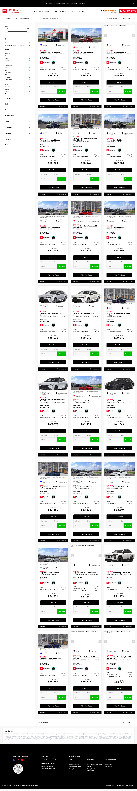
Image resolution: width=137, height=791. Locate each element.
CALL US (42, 106)
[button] (67, 35)
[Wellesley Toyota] (15, 11)
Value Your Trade (53, 100)
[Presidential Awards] (20, 769)
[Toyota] (5, 11)
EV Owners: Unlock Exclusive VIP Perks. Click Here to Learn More (65, 4)
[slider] (6, 31)
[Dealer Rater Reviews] (108, 11)
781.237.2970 (129, 11)
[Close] (133, 3)
